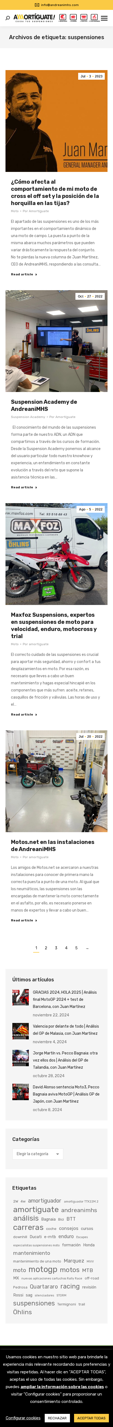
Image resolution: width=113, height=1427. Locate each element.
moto (19, 1270)
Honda (89, 1245)
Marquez (74, 1261)
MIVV (90, 1261)
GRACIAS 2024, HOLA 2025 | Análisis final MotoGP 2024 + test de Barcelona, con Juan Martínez (65, 999)
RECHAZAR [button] (57, 1418)
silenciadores (44, 1295)
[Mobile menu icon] (104, 18)
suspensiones (34, 1303)
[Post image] (20, 997)
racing (70, 1286)
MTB (87, 1270)
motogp (43, 1269)
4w (23, 1201)
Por (36, 211)
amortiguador (44, 1201)
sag (29, 1295)
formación (71, 1245)
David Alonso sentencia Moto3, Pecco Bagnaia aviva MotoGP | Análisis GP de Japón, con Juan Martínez (66, 1094)
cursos (87, 1228)
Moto (15, 211)
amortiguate (36, 1209)
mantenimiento (31, 1253)
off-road (92, 1278)
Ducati (36, 1236)
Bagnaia (48, 1219)
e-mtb (50, 1236)
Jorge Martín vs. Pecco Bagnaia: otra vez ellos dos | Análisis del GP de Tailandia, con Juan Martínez (65, 1060)
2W (15, 1201)
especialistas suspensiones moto (36, 1245)
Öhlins (22, 1312)
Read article (22, 274)
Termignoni (66, 1304)
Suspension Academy (28, 417)
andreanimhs (79, 1210)
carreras (28, 1227)
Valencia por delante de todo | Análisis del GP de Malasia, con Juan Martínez (66, 1030)
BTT (71, 1219)
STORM (61, 1295)
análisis (26, 1218)
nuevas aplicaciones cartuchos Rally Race (51, 1278)
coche (51, 1229)
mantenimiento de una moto (37, 1261)
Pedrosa (20, 1287)
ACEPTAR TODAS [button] (91, 1418)
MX (16, 1278)
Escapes (82, 1237)
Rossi (18, 1295)
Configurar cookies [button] (23, 1418)
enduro (66, 1236)
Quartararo (44, 1286)
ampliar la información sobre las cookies (62, 1386)
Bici (61, 1219)
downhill (20, 1237)
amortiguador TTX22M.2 (81, 1201)
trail (81, 1304)
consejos (68, 1228)
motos (70, 1269)
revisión (89, 1287)
